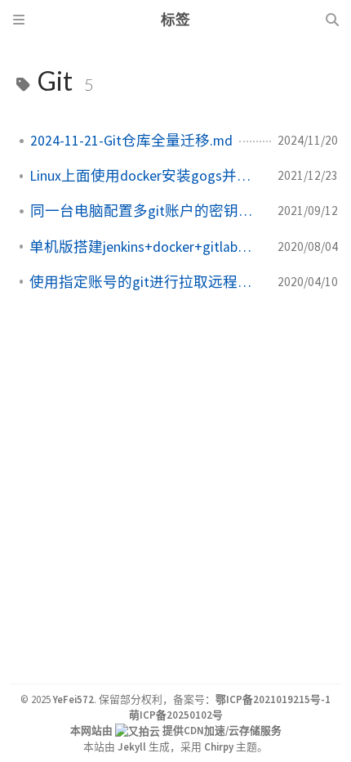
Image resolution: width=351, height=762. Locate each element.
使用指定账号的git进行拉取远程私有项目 (146, 282)
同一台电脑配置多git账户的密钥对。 (147, 211)
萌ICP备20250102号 (176, 714)
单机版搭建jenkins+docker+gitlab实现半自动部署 (146, 247)
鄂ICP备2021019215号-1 (273, 699)
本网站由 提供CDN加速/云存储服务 (176, 730)
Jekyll (132, 746)
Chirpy (218, 746)
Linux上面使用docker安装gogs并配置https (146, 176)
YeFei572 (73, 699)
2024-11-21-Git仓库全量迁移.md (131, 141)
